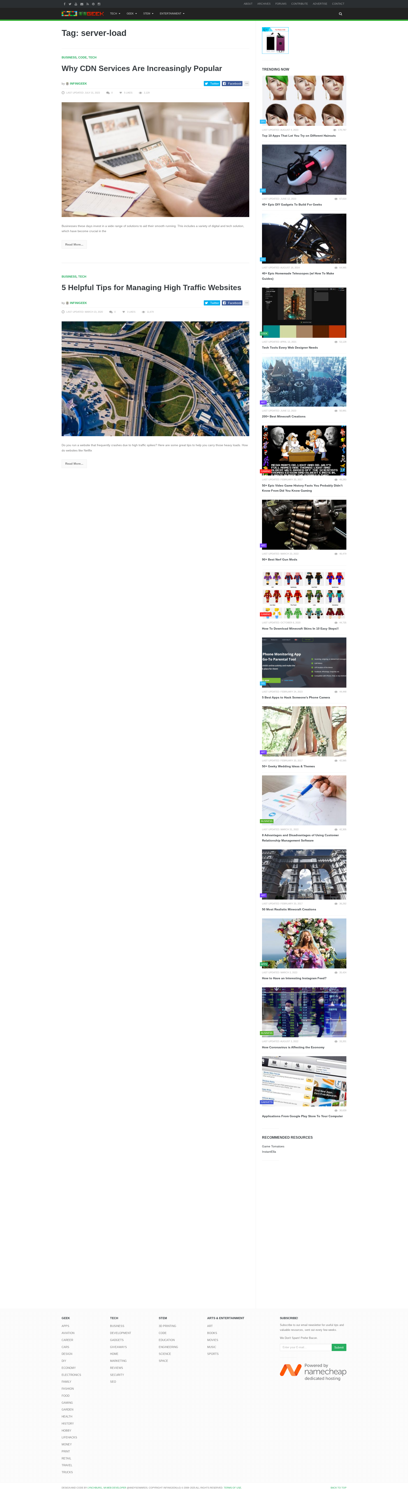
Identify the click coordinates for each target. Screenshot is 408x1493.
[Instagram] (99, 3)
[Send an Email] (82, 3)
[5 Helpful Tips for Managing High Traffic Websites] (155, 378)
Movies (212, 1340)
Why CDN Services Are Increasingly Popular (142, 68)
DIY (64, 1360)
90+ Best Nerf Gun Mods (279, 559)
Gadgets (117, 1340)
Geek (130, 13)
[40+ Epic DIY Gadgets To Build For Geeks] (304, 170)
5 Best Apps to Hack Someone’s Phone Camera (296, 697)
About (248, 3)
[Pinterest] (94, 3)
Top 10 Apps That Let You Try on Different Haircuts (299, 135)
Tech (113, 13)
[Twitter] (70, 3)
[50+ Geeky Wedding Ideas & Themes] (304, 731)
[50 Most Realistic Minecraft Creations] (304, 874)
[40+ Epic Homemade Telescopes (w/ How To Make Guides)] (304, 239)
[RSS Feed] (88, 3)
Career (67, 1340)
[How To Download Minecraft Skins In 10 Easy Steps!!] (304, 594)
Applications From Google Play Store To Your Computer (302, 1116)
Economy (69, 1368)
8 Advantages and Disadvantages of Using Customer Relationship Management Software (300, 837)
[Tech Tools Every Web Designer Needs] (304, 313)
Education (167, 1340)
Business (69, 57)
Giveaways (118, 1347)
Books (212, 1333)
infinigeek (78, 83)
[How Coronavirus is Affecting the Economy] (304, 1012)
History (68, 1423)
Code (82, 57)
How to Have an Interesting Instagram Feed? (294, 978)
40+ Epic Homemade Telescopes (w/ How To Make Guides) (298, 276)
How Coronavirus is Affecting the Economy (293, 1047)
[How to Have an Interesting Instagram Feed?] (304, 943)
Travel (67, 1465)
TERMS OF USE (232, 1487)
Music (211, 1347)
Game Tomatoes (273, 1146)
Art (210, 1326)
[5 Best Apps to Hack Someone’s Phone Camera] (304, 662)
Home (114, 1353)
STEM (146, 13)
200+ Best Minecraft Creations (284, 416)
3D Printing (167, 1326)
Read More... (74, 244)
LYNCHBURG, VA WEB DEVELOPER (107, 1487)
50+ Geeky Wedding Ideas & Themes (288, 766)
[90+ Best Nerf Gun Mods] (304, 525)
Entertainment (170, 13)
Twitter (214, 83)
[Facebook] (65, 3)
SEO (113, 1381)
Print (66, 1451)
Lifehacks (69, 1437)
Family (66, 1381)
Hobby (66, 1430)
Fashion (68, 1388)
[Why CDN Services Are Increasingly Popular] (155, 159)
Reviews (116, 1368)
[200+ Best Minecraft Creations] (304, 382)
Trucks (67, 1472)
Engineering (168, 1347)
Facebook (234, 83)
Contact (338, 3)
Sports (213, 1353)
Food (65, 1395)
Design (67, 1353)
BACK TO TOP (338, 1487)
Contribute (299, 3)
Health (67, 1416)
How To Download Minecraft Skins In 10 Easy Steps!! (300, 628)
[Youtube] (76, 3)
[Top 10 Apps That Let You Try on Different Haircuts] (304, 101)
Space (163, 1360)
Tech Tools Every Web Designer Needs (290, 347)
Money (67, 1444)
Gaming (67, 1402)
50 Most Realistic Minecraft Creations (289, 909)
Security (117, 1375)
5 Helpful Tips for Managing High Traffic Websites (151, 287)
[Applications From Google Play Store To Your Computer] (304, 1081)
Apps (65, 1326)
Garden (67, 1409)
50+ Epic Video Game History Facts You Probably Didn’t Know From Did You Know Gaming (302, 488)
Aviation (68, 1333)
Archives (264, 3)
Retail (66, 1458)
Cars (65, 1347)
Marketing (118, 1360)
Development (120, 1333)
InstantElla (269, 1151)
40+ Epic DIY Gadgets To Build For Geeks (292, 204)
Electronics (71, 1375)
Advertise (320, 3)
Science (165, 1353)
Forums (280, 3)
